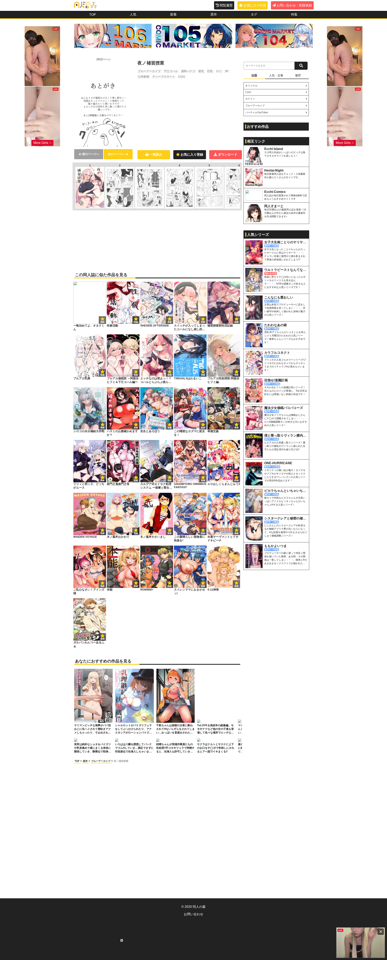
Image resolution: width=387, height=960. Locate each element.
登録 (136, 322)
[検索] (301, 66)
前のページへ (90, 154)
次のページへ (116, 154)
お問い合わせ (193, 914)
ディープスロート (163, 76)
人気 (133, 14)
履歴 (298, 75)
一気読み (155, 154)
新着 (173, 14)
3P (226, 71)
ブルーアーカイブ (149, 71)
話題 (254, 75)
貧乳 (201, 71)
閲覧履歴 (226, 5)
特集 (294, 14)
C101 (181, 76)
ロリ (219, 71)
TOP (92, 14)
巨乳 (210, 71)
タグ (254, 14)
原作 (213, 14)
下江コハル (171, 71)
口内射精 (143, 76)
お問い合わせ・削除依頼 (294, 5)
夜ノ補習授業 (121, 761)
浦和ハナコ (188, 71)
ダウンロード (227, 154)
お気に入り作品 (254, 5)
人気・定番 (276, 75)
